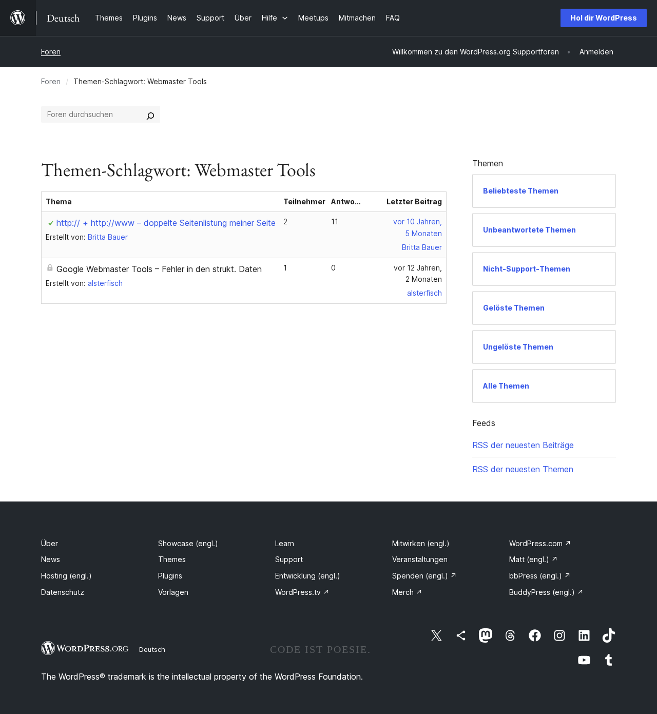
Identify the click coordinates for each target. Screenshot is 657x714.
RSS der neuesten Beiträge (523, 445)
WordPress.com (540, 543)
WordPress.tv (302, 592)
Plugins (170, 575)
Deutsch (152, 649)
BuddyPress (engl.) (546, 592)
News (50, 559)
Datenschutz (62, 592)
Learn (284, 543)
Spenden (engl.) (424, 575)
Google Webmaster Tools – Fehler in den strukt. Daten (159, 269)
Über (49, 543)
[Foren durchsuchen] (150, 114)
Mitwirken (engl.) (421, 543)
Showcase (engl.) (188, 543)
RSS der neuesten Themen (522, 469)
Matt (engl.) (533, 559)
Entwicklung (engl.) (307, 575)
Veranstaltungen (420, 559)
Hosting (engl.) (66, 575)
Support (289, 559)
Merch (407, 592)
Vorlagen (173, 592)
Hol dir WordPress (603, 17)
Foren (51, 51)
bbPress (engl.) (540, 575)
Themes (172, 559)
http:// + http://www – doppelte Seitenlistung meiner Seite (166, 223)
